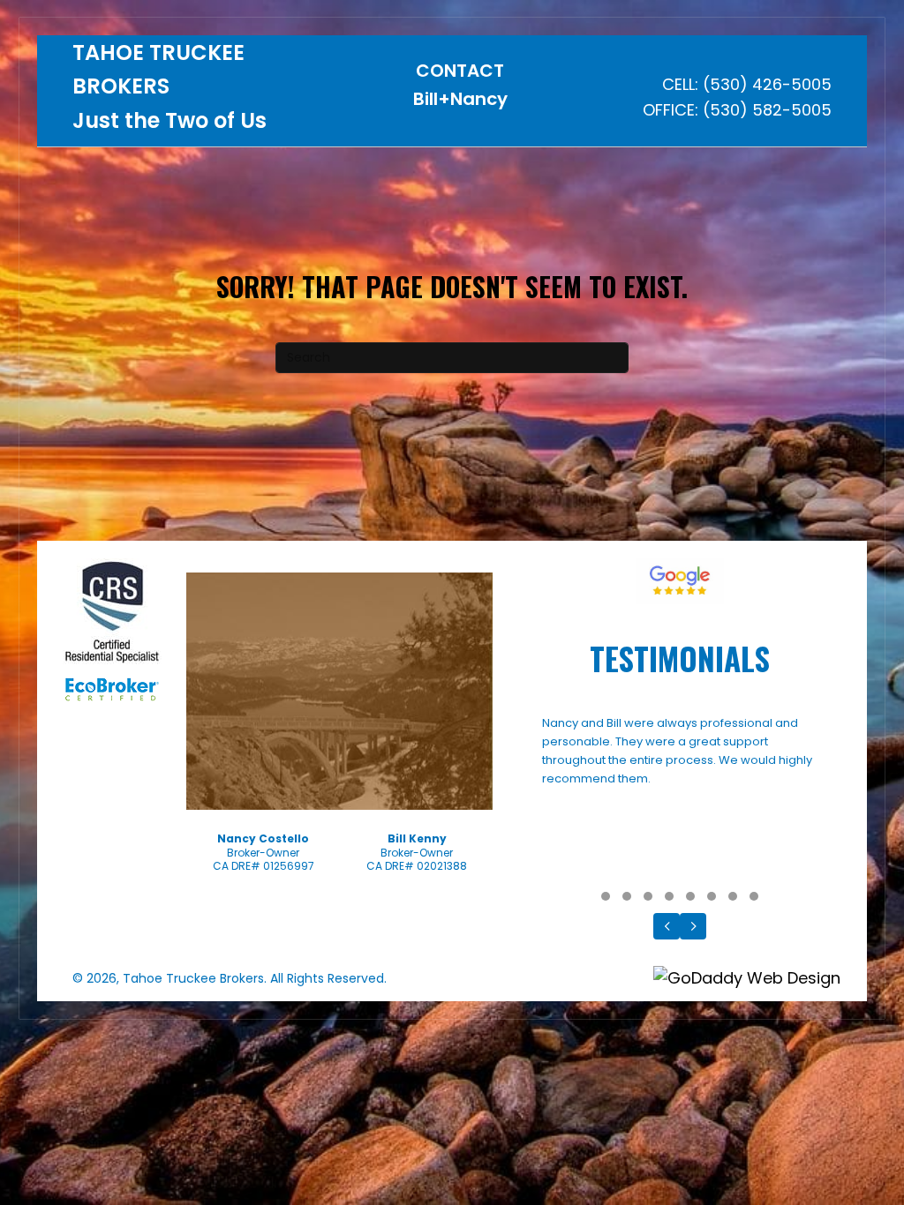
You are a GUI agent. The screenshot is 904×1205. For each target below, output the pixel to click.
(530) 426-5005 (767, 84)
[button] (605, 896)
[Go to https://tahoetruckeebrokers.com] (201, 91)
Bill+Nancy (460, 98)
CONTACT (460, 70)
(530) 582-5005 (767, 110)
